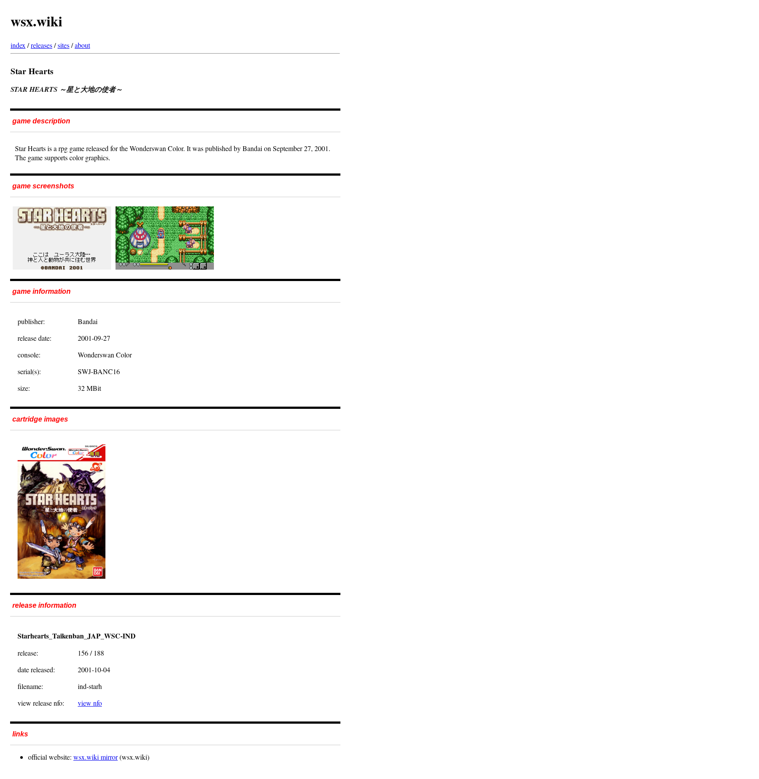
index (18, 45)
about (82, 45)
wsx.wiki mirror (95, 756)
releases (41, 45)
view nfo (90, 702)
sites (63, 45)
